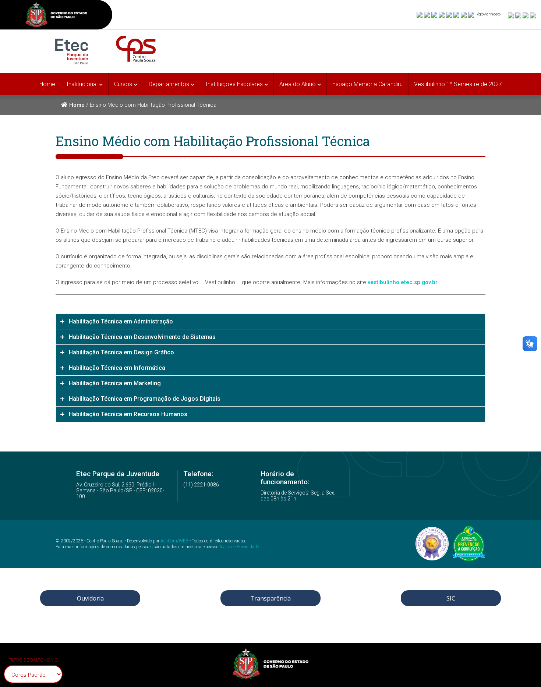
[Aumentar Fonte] (511, 15)
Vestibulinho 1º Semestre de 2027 (458, 84)
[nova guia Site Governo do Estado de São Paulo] (56, 15)
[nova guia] (533, 15)
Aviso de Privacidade (239, 546)
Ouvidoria (90, 598)
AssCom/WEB (174, 540)
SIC (450, 598)
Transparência (270, 598)
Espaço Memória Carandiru (367, 84)
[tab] (270, 321)
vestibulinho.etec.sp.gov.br (403, 282)
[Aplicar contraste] (526, 15)
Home (47, 84)
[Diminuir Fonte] (518, 15)
